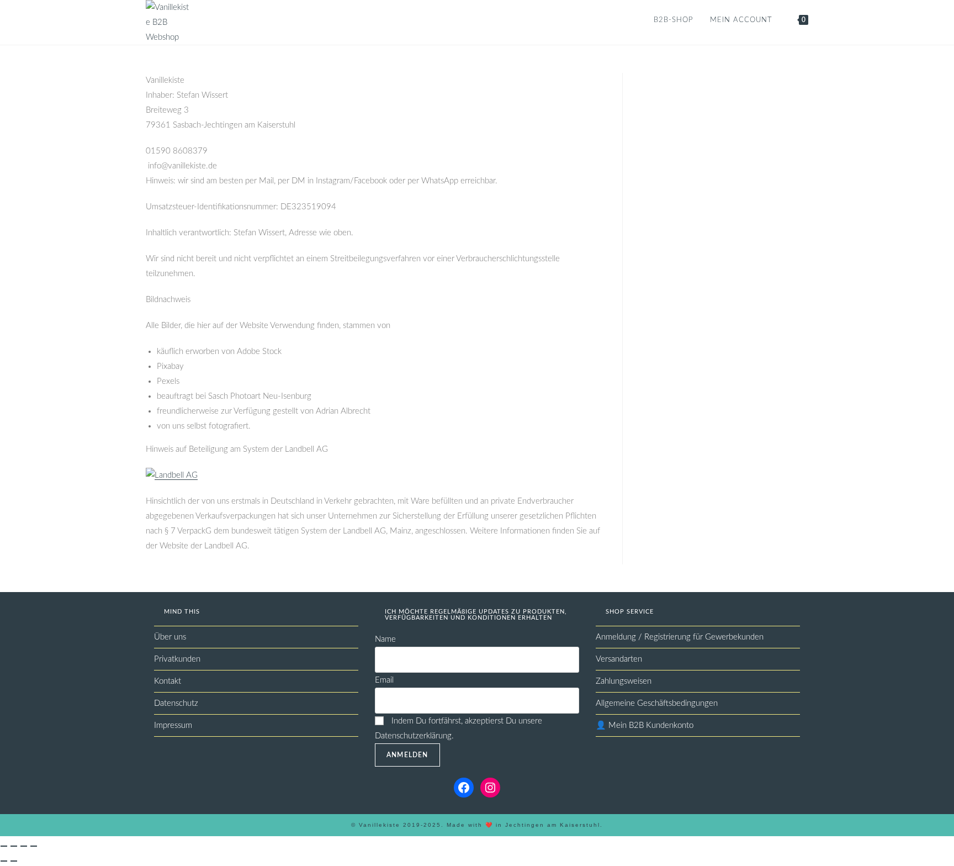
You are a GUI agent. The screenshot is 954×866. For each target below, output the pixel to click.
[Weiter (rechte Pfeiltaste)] (14, 861)
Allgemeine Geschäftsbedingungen (657, 703)
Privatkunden (177, 659)
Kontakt (167, 681)
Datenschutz (176, 703)
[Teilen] (24, 846)
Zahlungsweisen (623, 681)
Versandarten (619, 659)
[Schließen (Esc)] (34, 846)
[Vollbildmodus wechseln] (14, 846)
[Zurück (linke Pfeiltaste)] (4, 861)
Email (384, 680)
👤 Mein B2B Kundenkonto (644, 725)
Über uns (170, 637)
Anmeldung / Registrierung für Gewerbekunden (680, 637)
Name (385, 639)
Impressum (173, 725)
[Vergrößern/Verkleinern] (4, 846)
